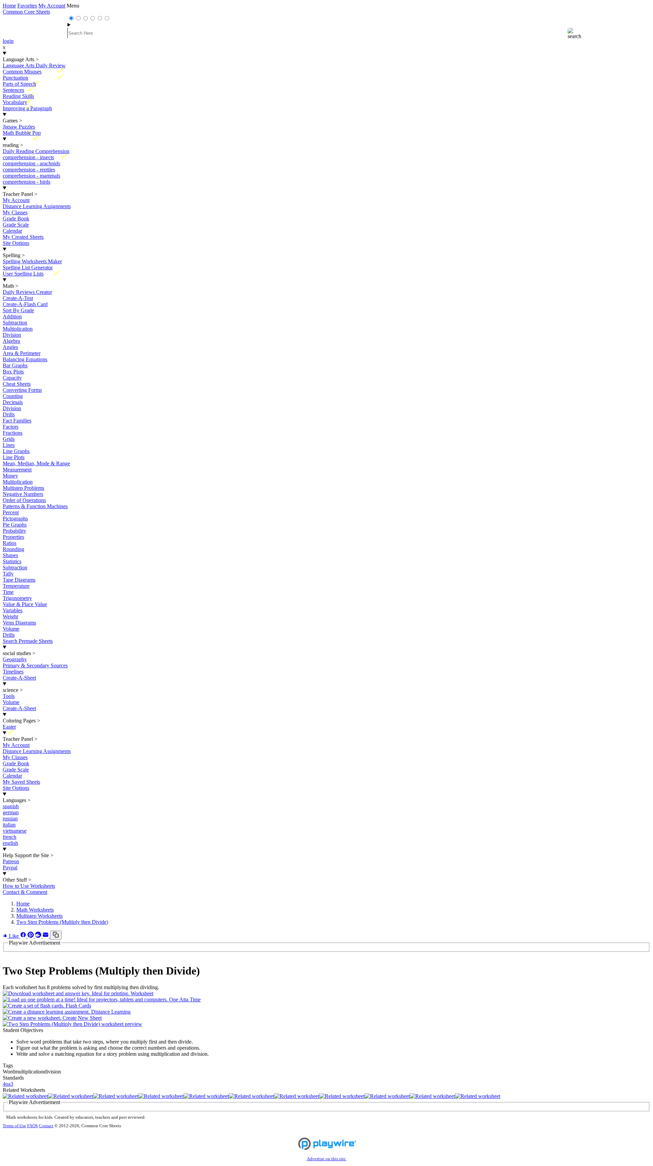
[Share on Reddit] (39, 936)
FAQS (32, 1125)
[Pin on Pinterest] (31, 936)
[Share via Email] (46, 936)
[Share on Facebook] (24, 936)
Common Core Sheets (26, 12)
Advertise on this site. (327, 1158)
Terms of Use (14, 1125)
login (8, 41)
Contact (46, 1125)
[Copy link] (56, 935)
